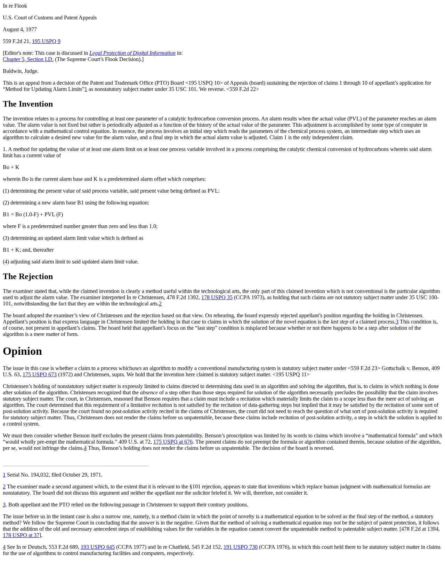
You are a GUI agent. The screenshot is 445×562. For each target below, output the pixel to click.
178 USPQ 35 (217, 297)
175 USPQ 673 (40, 374)
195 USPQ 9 (46, 41)
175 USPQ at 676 (173, 442)
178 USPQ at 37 (21, 535)
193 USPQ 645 (98, 547)
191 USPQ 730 (241, 547)
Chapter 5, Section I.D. (28, 59)
